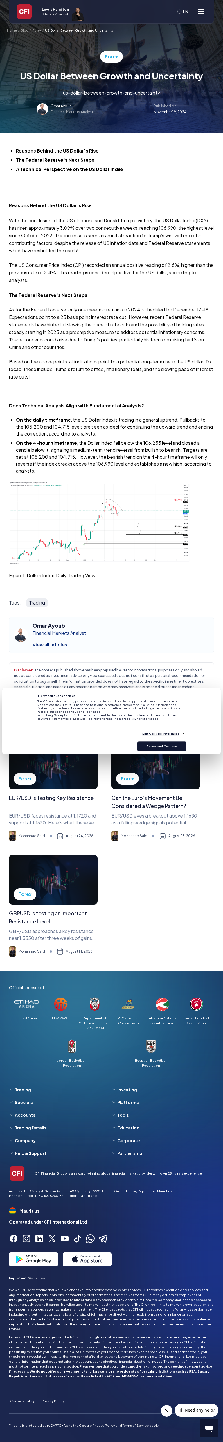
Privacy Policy (53, 1401)
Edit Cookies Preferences (160, 733)
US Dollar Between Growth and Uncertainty (79, 30)
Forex (36, 30)
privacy (158, 715)
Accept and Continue (161, 746)
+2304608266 (46, 1195)
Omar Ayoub (61, 106)
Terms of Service (136, 1425)
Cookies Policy (22, 1401)
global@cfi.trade (83, 1195)
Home (12, 30)
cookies (140, 715)
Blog (24, 30)
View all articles (50, 645)
